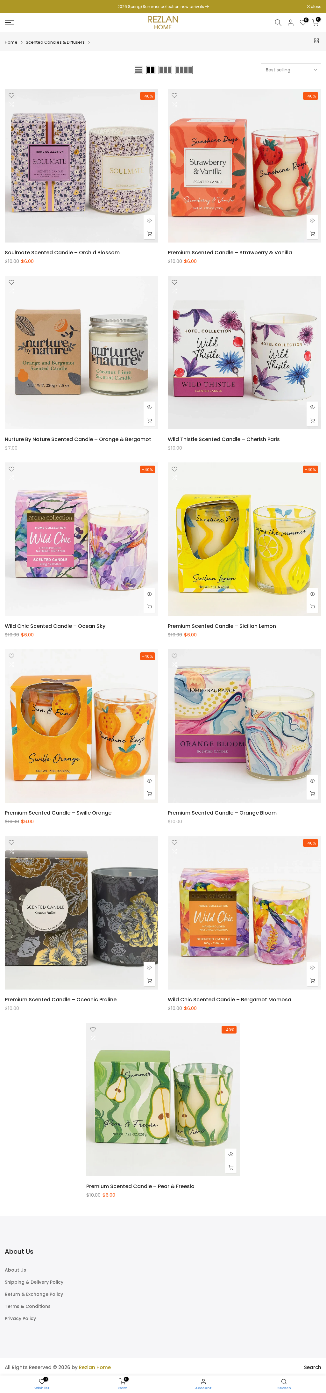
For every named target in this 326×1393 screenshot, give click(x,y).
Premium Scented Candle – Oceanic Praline (61, 999)
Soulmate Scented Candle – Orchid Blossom (62, 252)
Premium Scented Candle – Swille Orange (58, 812)
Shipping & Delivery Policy (34, 1282)
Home (11, 42)
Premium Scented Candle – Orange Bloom (222, 812)
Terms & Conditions (28, 1306)
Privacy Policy (20, 1319)
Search (312, 1367)
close (13, 7)
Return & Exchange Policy (34, 1294)
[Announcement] (163, 7)
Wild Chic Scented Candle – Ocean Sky (55, 626)
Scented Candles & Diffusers (55, 42)
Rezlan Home (95, 1367)
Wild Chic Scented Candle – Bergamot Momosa (229, 999)
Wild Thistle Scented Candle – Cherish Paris (224, 439)
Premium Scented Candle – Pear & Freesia (140, 1186)
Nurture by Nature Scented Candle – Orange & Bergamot (78, 439)
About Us (15, 1270)
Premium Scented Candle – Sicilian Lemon (222, 626)
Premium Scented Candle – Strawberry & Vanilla (230, 252)
